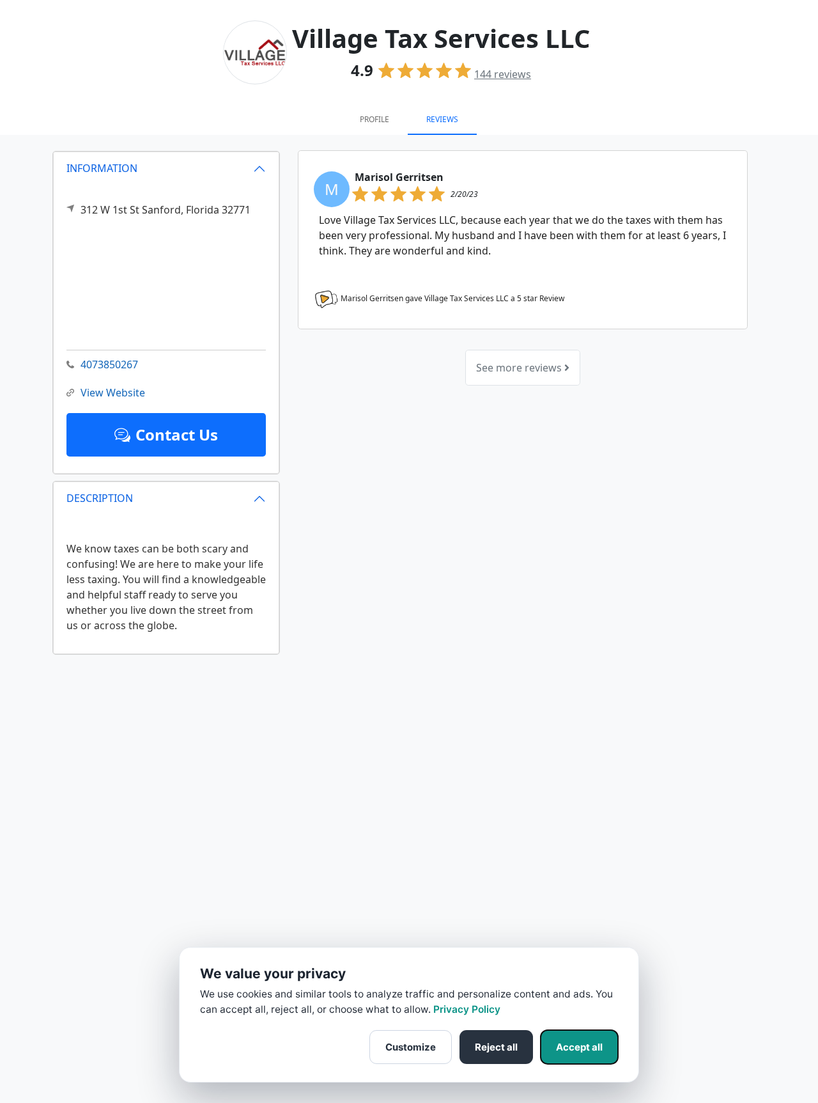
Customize (410, 1047)
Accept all (579, 1047)
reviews (502, 74)
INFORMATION (101, 168)
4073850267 (109, 364)
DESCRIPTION (99, 498)
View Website (113, 393)
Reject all (496, 1047)
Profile (374, 119)
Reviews (442, 119)
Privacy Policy (466, 1009)
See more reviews (520, 368)
